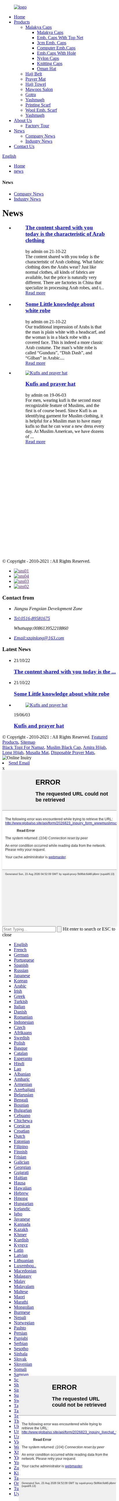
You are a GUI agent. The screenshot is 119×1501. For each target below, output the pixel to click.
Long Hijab (12, 752)
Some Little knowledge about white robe (61, 694)
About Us (23, 120)
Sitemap (28, 742)
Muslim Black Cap (64, 747)
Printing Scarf (38, 104)
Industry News (38, 141)
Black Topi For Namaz (23, 747)
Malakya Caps (38, 27)
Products (22, 22)
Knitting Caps (49, 63)
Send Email (19, 762)
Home (19, 16)
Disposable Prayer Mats (72, 752)
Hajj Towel (35, 84)
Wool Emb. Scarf (41, 110)
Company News (40, 136)
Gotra (30, 94)
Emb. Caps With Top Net (60, 37)
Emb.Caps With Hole (56, 53)
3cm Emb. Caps (51, 42)
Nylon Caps (48, 58)
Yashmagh (34, 99)
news (18, 171)
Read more (35, 292)
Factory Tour (37, 125)
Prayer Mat (35, 79)
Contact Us (24, 146)
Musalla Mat (37, 752)
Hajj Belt (33, 73)
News (19, 130)
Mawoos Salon (39, 89)
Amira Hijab (94, 747)
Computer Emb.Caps (56, 47)
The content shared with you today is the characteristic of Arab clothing (65, 234)
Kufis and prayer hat (50, 384)
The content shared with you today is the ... (65, 672)
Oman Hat (46, 68)
